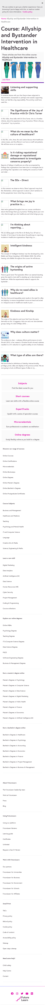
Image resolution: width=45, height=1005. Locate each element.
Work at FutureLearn (10, 795)
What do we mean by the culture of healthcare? (24, 133)
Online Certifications (10, 461)
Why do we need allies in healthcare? (24, 291)
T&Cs (5, 911)
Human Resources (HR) (10, 587)
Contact (5, 976)
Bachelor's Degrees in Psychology (14, 740)
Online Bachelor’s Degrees (12, 488)
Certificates (7, 839)
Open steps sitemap (9, 949)
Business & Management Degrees (14, 663)
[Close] (42, 3)
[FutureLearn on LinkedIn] (31, 993)
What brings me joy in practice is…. (22, 203)
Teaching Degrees (9, 636)
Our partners (7, 867)
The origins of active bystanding (21, 268)
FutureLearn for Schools (11, 888)
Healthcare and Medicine (11, 516)
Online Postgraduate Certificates (14, 494)
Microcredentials (8, 467)
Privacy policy (7, 916)
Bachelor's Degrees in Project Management (17, 762)
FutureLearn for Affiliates (11, 894)
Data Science (7, 581)
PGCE (5, 652)
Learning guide (8, 834)
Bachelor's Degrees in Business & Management (19, 767)
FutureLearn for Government (12, 883)
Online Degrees (8, 477)
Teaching (6, 521)
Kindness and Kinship (22, 310)
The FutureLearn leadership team (14, 790)
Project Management (10, 598)
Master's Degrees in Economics (13, 713)
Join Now (6, 79)
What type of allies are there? (26, 355)
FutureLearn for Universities (12, 872)
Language (6, 538)
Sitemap (5, 943)
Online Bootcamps (9, 472)
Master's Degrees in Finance (12, 707)
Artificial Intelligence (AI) (11, 576)
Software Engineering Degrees (13, 658)
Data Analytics (8, 571)
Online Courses (8, 456)
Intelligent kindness (21, 245)
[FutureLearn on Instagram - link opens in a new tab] (17, 993)
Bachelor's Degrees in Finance (13, 756)
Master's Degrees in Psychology (13, 680)
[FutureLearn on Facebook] (13, 993)
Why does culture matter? (24, 331)
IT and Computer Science (11, 532)
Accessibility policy (9, 938)
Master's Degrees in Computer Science (16, 685)
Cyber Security (8, 592)
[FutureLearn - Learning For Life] (22, 998)
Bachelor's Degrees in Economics (14, 751)
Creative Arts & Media (10, 543)
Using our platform (9, 823)
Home (3, 18)
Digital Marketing (8, 565)
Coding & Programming (11, 603)
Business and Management (12, 510)
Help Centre (7, 971)
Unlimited (6, 845)
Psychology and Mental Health (13, 527)
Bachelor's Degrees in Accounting (14, 746)
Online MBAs (7, 625)
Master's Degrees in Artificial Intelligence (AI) (18, 718)
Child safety (7, 965)
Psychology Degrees (10, 631)
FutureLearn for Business (11, 878)
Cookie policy (7, 927)
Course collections (9, 609)
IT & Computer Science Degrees (13, 642)
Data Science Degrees (10, 647)
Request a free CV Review (11, 850)
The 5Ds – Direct (19, 180)
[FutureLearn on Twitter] (22, 993)
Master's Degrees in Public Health (14, 702)
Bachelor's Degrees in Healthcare (14, 735)
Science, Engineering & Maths (13, 548)
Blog (4, 806)
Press (5, 801)
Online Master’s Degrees (11, 483)
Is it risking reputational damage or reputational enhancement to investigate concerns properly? (25, 157)
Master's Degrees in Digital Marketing (15, 696)
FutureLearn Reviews (10, 828)
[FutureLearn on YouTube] (26, 993)
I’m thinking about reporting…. (20, 226)
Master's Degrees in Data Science (14, 691)
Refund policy (7, 921)
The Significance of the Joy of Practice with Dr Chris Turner (26, 112)
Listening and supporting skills (24, 89)
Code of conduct (8, 932)
